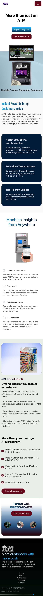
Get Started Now (21, 513)
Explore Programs (21, 30)
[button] (38, 3)
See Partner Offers (21, 37)
